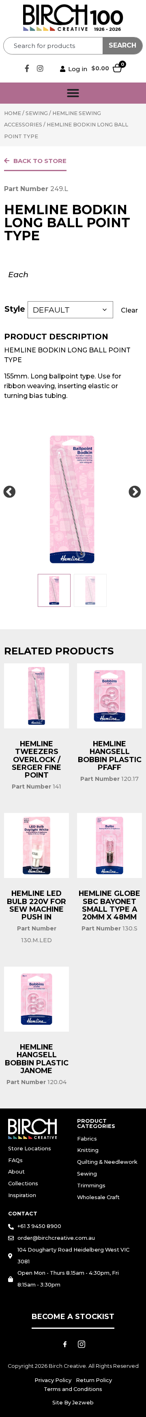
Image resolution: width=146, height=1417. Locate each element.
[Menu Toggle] (73, 93)
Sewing (37, 113)
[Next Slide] (134, 492)
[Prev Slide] (9, 492)
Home (12, 113)
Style (14, 309)
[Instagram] (40, 68)
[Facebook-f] (26, 68)
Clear (129, 310)
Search (122, 45)
